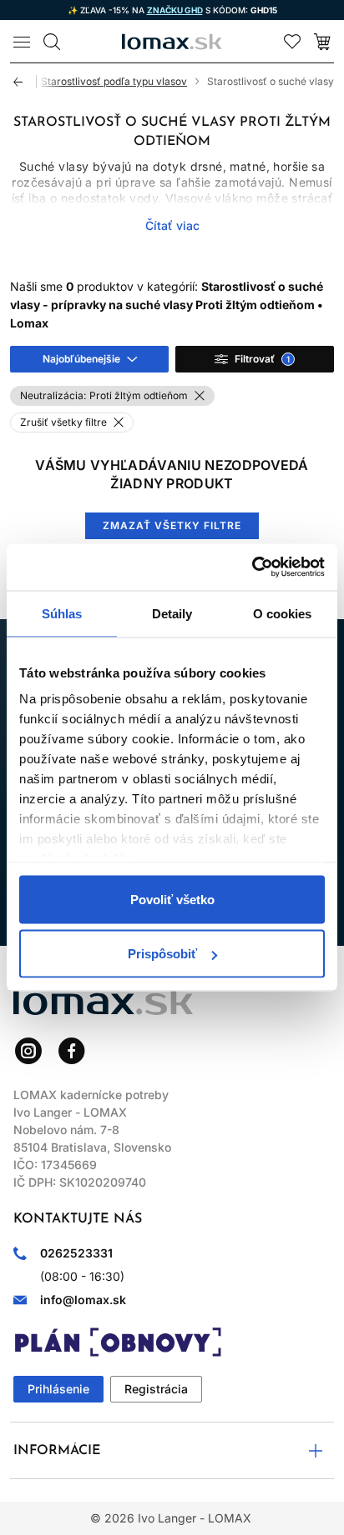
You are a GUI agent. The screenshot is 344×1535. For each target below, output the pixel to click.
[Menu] (22, 41)
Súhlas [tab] (62, 613)
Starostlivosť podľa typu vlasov (114, 81)
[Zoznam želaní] (292, 41)
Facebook (72, 1051)
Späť (25, 81)
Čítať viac (172, 225)
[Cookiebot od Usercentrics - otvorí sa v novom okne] (252, 567)
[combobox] (89, 359)
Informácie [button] (57, 1451)
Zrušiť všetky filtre (63, 422)
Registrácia (156, 1389)
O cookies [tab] (282, 613)
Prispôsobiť (162, 954)
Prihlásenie (58, 1389)
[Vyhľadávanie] (52, 41)
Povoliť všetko (172, 899)
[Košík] (322, 41)
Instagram (28, 1051)
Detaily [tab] (172, 613)
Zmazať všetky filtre (171, 525)
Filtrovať (262, 358)
